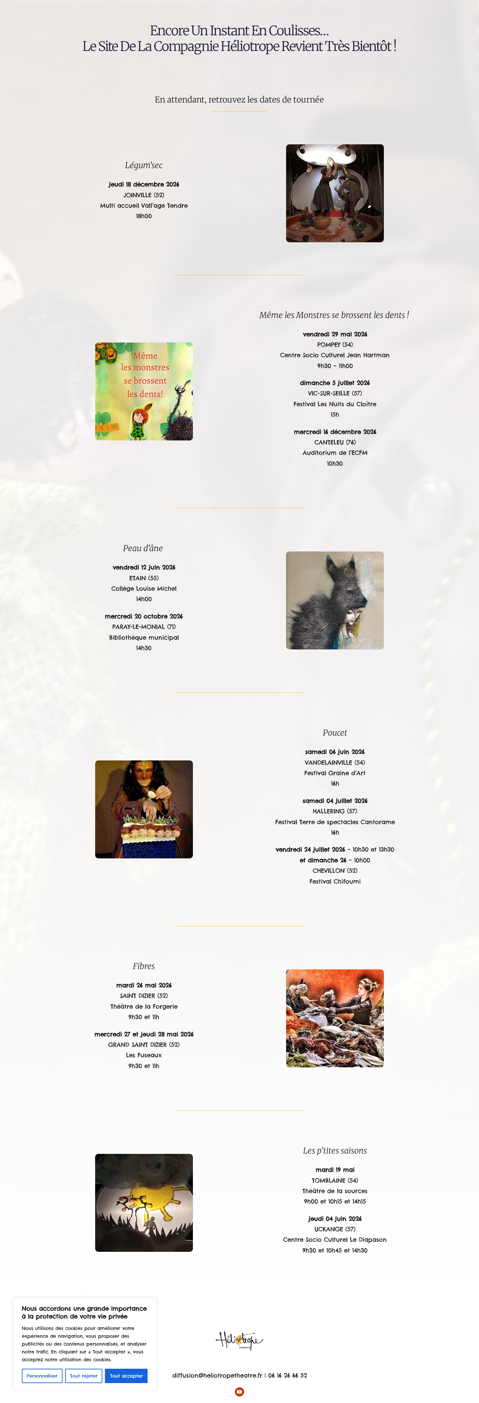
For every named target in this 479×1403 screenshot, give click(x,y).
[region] (84, 1344)
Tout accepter (126, 1376)
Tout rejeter (83, 1376)
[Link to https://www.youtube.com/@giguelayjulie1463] (239, 1391)
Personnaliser (42, 1376)
